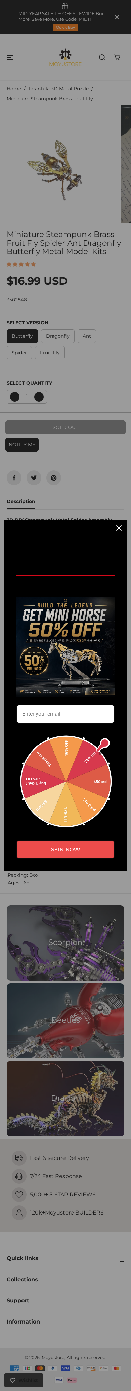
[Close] (119, 528)
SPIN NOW (65, 849)
